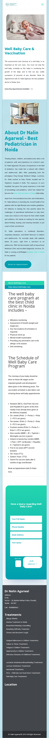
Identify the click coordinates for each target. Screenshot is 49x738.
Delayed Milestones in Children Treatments (22, 640)
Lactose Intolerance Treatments (18, 666)
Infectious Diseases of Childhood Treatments (23, 654)
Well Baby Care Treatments (16, 676)
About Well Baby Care (17, 283)
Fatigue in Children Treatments (17, 647)
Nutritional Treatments (15, 669)
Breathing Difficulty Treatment (17, 629)
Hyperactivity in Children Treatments (19, 651)
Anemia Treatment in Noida (16, 622)
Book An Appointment (18, 264)
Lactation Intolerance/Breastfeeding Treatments (24, 662)
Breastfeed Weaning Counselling (18, 625)
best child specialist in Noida (24, 193)
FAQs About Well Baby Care (19, 287)
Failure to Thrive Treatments (17, 644)
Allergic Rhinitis (11, 618)
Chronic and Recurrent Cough (17, 632)
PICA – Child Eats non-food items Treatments (23, 673)
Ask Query (31, 562)
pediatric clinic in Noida (35, 252)
